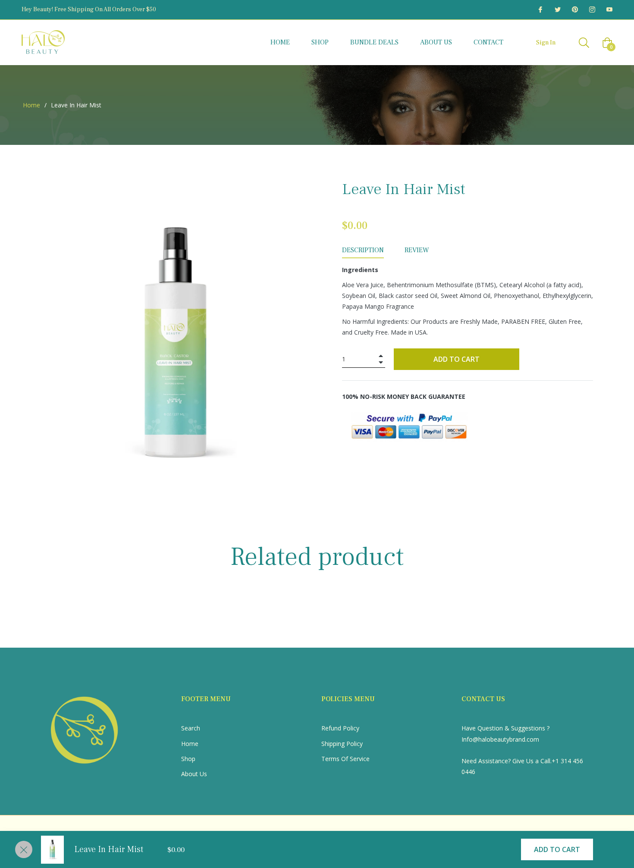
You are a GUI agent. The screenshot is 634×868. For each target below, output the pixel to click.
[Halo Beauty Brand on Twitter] (557, 9)
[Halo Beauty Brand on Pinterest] (574, 9)
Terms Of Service (345, 759)
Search (190, 728)
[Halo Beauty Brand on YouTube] (609, 9)
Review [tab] (418, 250)
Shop (188, 759)
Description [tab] (363, 250)
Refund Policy (340, 728)
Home (31, 105)
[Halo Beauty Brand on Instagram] (591, 9)
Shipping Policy (342, 744)
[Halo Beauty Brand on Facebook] (540, 9)
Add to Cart (557, 849)
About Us (194, 774)
